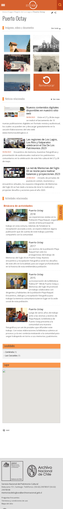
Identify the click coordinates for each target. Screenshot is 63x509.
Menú (3, 5)
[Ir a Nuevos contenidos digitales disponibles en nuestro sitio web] (14, 116)
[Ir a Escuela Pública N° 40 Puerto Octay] (46, 71)
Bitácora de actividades (18, 205)
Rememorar (46, 85)
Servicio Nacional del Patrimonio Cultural (20, 484)
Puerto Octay (39, 12)
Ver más (56, 99)
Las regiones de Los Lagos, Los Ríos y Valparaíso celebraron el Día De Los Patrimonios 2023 (41, 144)
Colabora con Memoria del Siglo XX (59, 212)
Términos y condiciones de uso (15, 501)
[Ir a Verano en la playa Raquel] (17, 90)
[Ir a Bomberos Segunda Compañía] (46, 51)
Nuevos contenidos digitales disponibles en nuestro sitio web (42, 110)
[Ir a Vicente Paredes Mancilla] (17, 71)
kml (7, 430)
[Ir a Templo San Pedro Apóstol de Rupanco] (17, 51)
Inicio (4, 12)
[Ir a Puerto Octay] (17, 220)
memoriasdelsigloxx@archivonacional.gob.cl (22, 492)
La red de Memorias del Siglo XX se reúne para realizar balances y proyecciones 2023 (43, 171)
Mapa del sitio (7, 503)
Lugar (11, 12)
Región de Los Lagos (23, 12)
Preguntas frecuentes (10, 497)
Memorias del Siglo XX (31, 5)
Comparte (55, 12)
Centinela (9, 352)
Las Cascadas (11, 355)
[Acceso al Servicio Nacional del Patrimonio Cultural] (13, 480)
